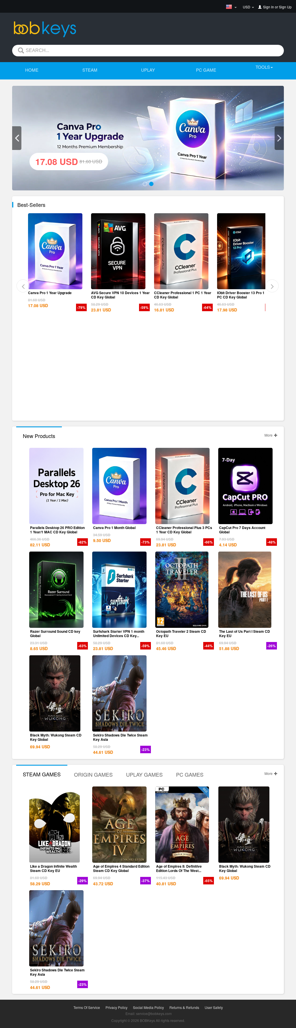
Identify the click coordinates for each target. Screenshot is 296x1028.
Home (31, 70)
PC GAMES (190, 774)
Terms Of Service (86, 1007)
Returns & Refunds (184, 1007)
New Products (39, 435)
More (268, 435)
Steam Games (42, 774)
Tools (263, 67)
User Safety (214, 1007)
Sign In (268, 6)
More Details (56, 285)
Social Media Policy (148, 1007)
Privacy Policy (116, 1007)
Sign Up (285, 6)
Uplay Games (144, 774)
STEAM (89, 70)
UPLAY (148, 70)
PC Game (206, 70)
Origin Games (93, 774)
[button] (16, 138)
